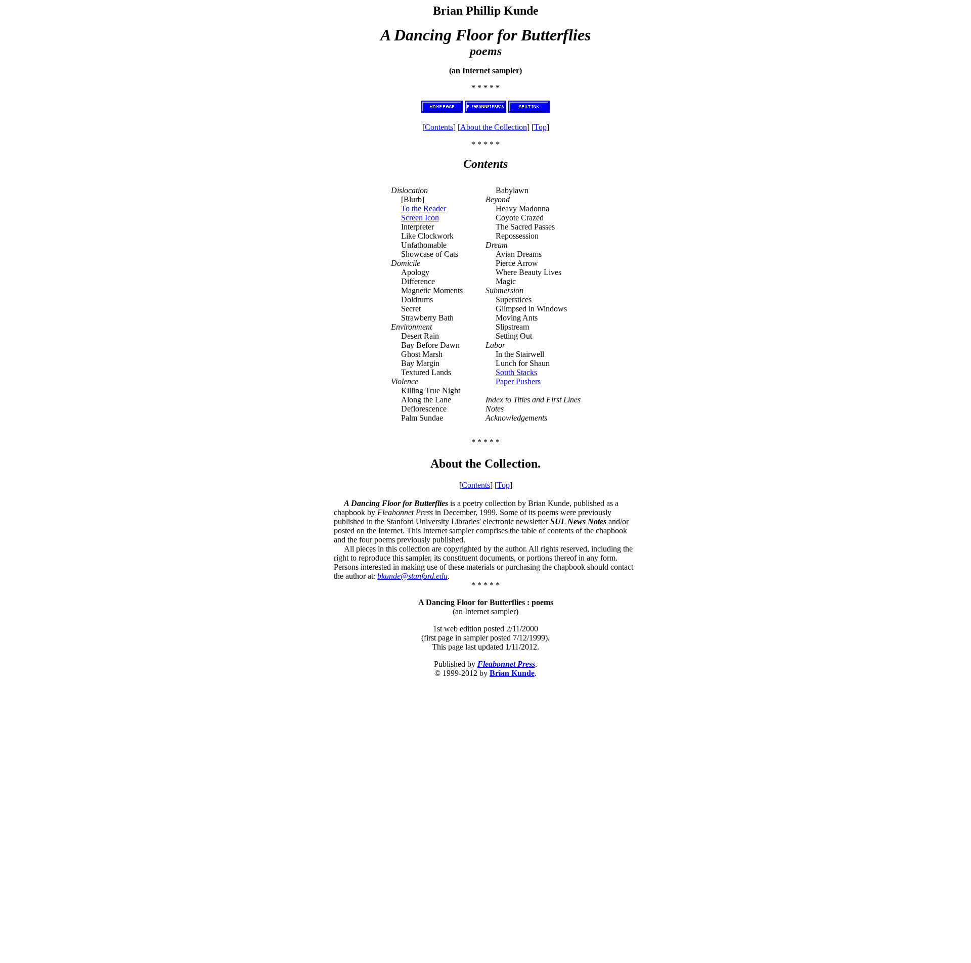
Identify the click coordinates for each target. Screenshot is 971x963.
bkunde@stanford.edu (412, 576)
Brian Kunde (512, 673)
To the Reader (423, 208)
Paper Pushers (518, 381)
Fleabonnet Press (506, 664)
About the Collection (493, 127)
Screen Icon (420, 217)
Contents (439, 127)
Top (540, 127)
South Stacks (516, 372)
